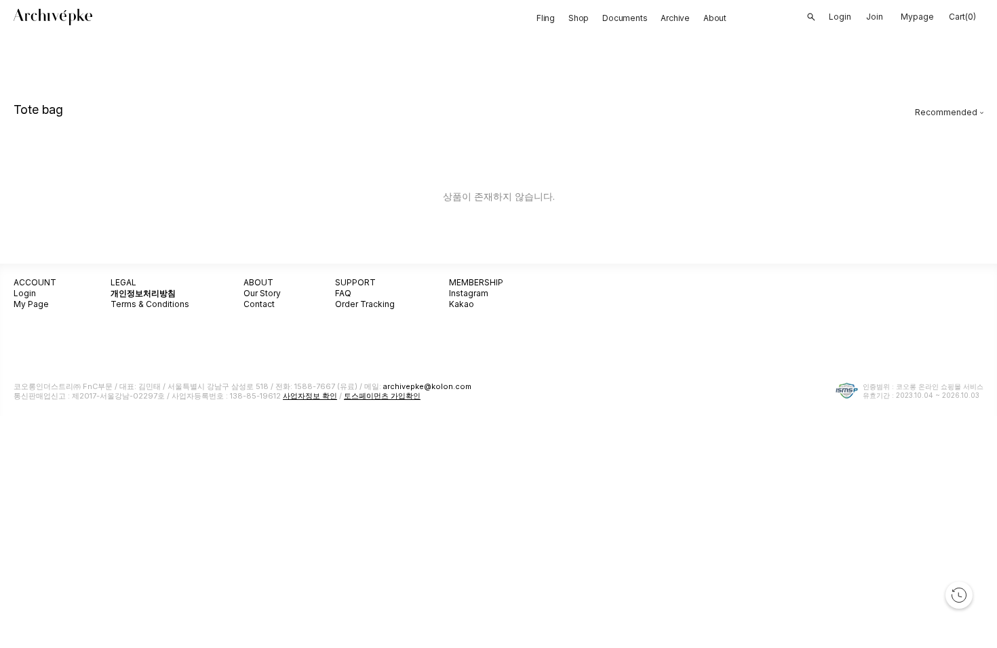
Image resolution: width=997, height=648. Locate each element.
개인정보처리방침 (143, 293)
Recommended (946, 112)
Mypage (917, 17)
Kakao (461, 304)
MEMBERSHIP (476, 282)
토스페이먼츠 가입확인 (382, 396)
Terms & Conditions (150, 304)
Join (874, 17)
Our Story (262, 293)
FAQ (343, 293)
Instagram (468, 293)
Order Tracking (365, 304)
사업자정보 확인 (310, 396)
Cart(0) (962, 17)
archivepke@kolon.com (427, 386)
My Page (31, 304)
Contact (259, 304)
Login (25, 293)
